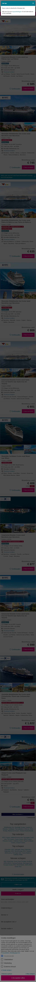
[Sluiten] (33, 3)
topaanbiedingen (16, 11)
